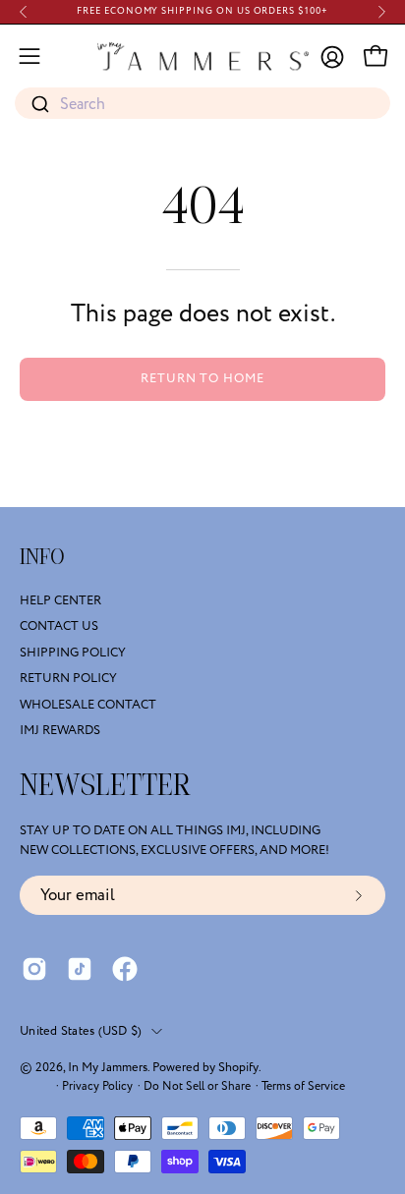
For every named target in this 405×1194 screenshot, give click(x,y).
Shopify (238, 1067)
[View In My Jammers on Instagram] (34, 969)
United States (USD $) (81, 1031)
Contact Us (59, 627)
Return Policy (68, 678)
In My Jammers (107, 1067)
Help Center (60, 600)
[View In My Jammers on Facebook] (125, 969)
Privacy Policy (97, 1086)
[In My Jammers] (203, 56)
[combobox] (202, 104)
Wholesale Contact (88, 704)
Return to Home (202, 378)
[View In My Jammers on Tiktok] (79, 969)
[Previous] (23, 12)
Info (42, 557)
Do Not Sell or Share (197, 1086)
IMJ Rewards (60, 730)
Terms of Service (303, 1086)
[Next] (381, 12)
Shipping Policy (73, 652)
